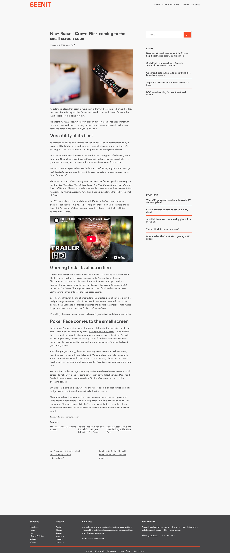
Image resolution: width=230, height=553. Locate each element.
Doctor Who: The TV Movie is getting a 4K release (168, 237)
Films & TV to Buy (37, 536)
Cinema (59, 530)
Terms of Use (125, 551)
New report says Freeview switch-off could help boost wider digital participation (167, 54)
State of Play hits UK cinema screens (63, 428)
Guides (33, 539)
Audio (58, 527)
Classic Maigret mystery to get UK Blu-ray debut (167, 210)
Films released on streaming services (67, 397)
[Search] (187, 35)
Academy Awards (80, 191)
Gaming (59, 533)
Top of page (34, 527)
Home (32, 530)
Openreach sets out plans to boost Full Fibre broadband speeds (168, 74)
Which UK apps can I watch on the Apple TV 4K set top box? (168, 201)
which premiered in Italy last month (91, 121)
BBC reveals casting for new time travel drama (166, 93)
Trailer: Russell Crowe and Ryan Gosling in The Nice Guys (118, 429)
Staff (73, 45)
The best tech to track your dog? (162, 229)
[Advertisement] (169, 144)
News (32, 533)
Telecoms (59, 539)
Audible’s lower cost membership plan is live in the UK (168, 220)
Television (75, 416)
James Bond (65, 416)
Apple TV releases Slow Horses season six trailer (167, 83)
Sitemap (33, 541)
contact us (92, 538)
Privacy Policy (138, 551)
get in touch (152, 535)
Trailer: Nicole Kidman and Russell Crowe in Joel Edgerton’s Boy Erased (91, 429)
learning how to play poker (101, 331)
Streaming (60, 536)
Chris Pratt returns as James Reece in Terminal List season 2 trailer (164, 64)
